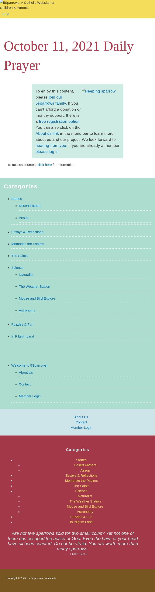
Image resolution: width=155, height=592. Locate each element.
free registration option (59, 121)
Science (17, 268)
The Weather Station (34, 286)
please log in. (48, 151)
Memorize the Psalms (27, 244)
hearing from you (51, 145)
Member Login (30, 396)
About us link (47, 133)
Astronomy (27, 310)
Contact (25, 384)
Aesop (24, 218)
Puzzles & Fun (22, 324)
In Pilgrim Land (22, 336)
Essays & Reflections (27, 232)
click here (44, 165)
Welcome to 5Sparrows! (29, 365)
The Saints (19, 256)
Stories (16, 199)
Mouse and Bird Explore (37, 298)
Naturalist (26, 275)
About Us (26, 372)
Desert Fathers (30, 206)
